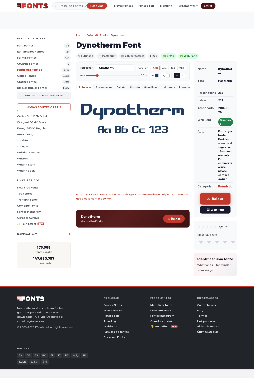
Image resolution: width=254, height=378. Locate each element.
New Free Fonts (27, 187)
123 (173, 68)
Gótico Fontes (26, 75)
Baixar (175, 218)
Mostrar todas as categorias (44, 95)
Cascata (135, 87)
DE (28, 355)
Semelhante (151, 87)
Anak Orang (25, 134)
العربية (22, 361)
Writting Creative (28, 152)
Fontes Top (146, 5)
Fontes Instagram (29, 211)
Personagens (104, 87)
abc (164, 68)
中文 (75, 355)
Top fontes (24, 193)
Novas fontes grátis (44, 107)
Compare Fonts (27, 205)
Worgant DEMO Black (31, 122)
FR (52, 355)
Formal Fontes (27, 57)
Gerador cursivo (28, 217)
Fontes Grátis (113, 305)
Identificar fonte (161, 305)
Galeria (120, 87)
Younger (22, 146)
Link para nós (206, 321)
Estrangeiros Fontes (30, 51)
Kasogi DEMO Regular (32, 128)
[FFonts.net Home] (32, 6)
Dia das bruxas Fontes (32, 87)
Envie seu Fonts (114, 337)
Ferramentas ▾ (188, 6)
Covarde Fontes (28, 63)
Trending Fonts (27, 199)
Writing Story (26, 164)
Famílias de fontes (116, 331)
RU (84, 355)
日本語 (34, 361)
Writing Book (26, 170)
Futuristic (225, 186)
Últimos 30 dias (207, 331)
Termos (202, 315)
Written (22, 158)
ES (36, 355)
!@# (181, 68)
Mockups (169, 87)
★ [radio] (201, 242)
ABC (155, 68)
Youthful (23, 140)
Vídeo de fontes (208, 326)
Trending (166, 5)
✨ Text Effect (30, 223)
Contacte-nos (206, 305)
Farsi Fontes (25, 45)
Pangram (143, 68)
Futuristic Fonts (97, 35)
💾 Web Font (215, 209)
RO (44, 355)
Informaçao (186, 87)
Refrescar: (86, 67)
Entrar (208, 5)
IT (59, 355)
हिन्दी (45, 361)
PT (67, 355)
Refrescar (85, 87)
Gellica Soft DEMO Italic (33, 116)
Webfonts (110, 326)
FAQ (200, 310)
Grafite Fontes (27, 81)
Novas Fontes (123, 5)
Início (79, 35)
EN (20, 355)
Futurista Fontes (29, 69)
